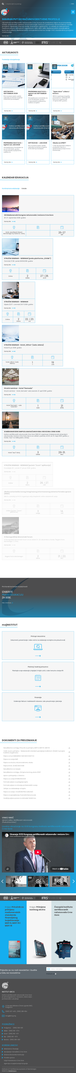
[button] (73, 12)
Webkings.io (12, 1071)
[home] (6, 12)
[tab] (12, 59)
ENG (72, 4)
